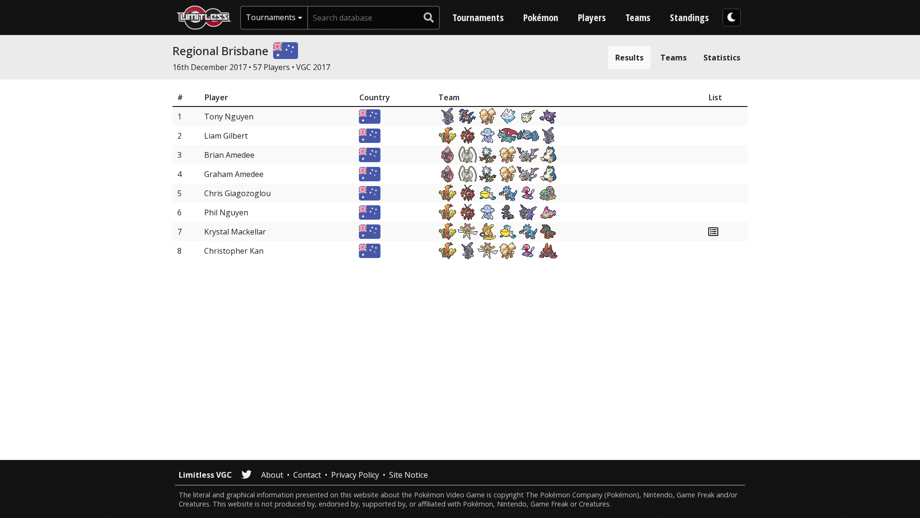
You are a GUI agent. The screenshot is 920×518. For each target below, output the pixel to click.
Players (592, 17)
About (272, 475)
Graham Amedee (234, 174)
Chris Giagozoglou (237, 193)
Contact (307, 475)
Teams (637, 17)
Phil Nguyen (226, 212)
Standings (689, 17)
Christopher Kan (234, 251)
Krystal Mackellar (235, 231)
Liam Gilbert (226, 135)
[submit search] (429, 18)
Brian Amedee (229, 155)
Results (629, 57)
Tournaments (478, 17)
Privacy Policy (355, 475)
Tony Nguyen (228, 116)
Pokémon (540, 17)
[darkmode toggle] (732, 17)
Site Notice (408, 475)
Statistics (721, 57)
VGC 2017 (313, 67)
